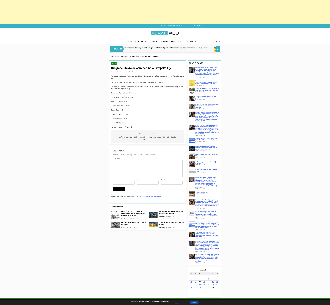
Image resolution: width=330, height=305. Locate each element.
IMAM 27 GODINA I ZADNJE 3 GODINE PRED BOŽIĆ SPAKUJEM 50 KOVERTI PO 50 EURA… (133, 213)
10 (191, 282)
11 (195, 282)
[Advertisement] (51, 12)
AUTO (179, 41)
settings (177, 303)
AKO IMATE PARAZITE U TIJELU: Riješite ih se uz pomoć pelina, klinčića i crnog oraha (207, 89)
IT (185, 41)
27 (204, 287)
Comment (116, 158)
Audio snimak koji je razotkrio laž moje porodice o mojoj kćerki (190, 26)
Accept (194, 302)
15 (213, 282)
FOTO (172, 41)
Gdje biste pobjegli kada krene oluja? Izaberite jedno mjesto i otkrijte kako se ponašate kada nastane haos (206, 148)
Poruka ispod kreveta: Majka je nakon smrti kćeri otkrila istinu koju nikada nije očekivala (207, 106)
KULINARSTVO (142, 41)
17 (191, 285)
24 (191, 287)
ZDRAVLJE (154, 41)
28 (208, 287)
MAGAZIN (164, 41)
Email (139, 180)
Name (115, 180)
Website (163, 180)
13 (204, 282)
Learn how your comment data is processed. (148, 197)
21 (208, 285)
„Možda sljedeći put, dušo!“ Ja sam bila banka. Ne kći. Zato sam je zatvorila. (206, 139)
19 (200, 285)
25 (195, 287)
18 (195, 285)
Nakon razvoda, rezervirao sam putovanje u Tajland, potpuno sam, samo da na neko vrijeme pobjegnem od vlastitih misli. (207, 82)
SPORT (192, 41)
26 (200, 287)
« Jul (203, 295)
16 (217, 282)
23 (217, 285)
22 (213, 285)
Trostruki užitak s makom (202, 192)
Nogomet (114, 63)
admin (114, 72)
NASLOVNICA (132, 41)
